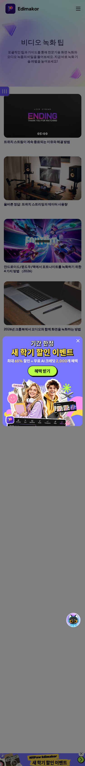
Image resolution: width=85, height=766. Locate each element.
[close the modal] (78, 341)
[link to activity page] (42, 381)
